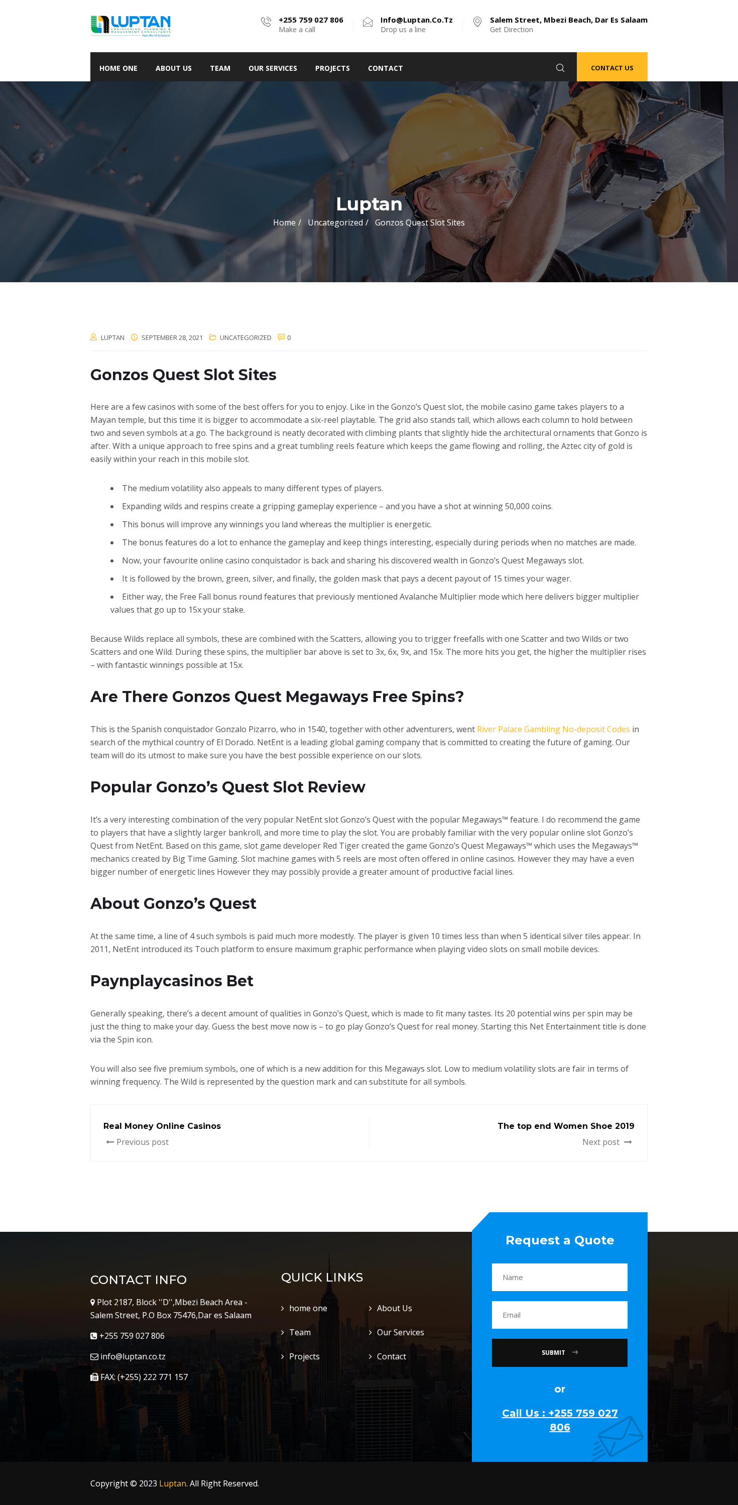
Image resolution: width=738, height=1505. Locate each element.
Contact (385, 68)
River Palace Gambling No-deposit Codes (553, 729)
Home (284, 222)
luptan (113, 337)
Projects (332, 68)
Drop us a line (417, 24)
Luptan (172, 1483)
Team (220, 68)
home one (118, 68)
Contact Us (612, 67)
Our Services (273, 68)
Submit (554, 1352)
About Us (174, 68)
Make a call (311, 24)
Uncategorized (246, 337)
